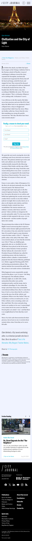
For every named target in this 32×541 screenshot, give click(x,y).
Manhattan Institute (7, 519)
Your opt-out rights (6, 537)
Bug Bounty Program (8, 525)
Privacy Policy (26, 146)
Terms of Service (15, 148)
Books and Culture (7, 504)
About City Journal (22, 495)
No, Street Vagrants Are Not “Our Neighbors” (15, 441)
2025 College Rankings (8, 508)
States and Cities (20, 58)
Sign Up (16, 144)
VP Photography (12, 349)
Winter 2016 (5, 63)
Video (3, 506)
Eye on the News (9, 456)
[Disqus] (16, 389)
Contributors (21, 498)
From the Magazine (7, 499)
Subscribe (20, 501)
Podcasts (4, 502)
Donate (5, 354)
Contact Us (20, 508)
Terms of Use (5, 523)
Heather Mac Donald (8, 437)
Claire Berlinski (6, 35)
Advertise (4, 516)
